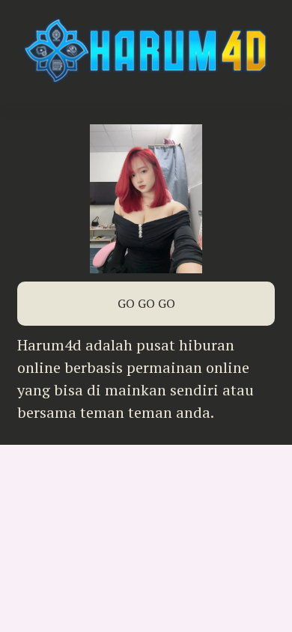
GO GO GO (146, 303)
